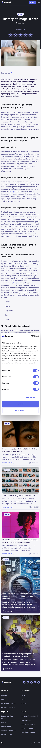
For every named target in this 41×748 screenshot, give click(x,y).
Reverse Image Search (29, 716)
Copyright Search (28, 724)
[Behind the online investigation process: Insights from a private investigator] (20, 643)
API (2, 699)
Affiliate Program (8, 707)
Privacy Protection (8, 703)
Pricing (4, 695)
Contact (24, 703)
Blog (23, 699)
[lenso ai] (6, 2)
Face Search (26, 720)
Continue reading (7, 421)
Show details (30, 397)
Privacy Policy (6, 726)
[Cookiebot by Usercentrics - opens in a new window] (30, 336)
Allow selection (20, 410)
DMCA (3, 722)
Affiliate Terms (6, 735)
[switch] (36, 376)
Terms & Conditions (8, 730)
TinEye (12, 191)
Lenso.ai (16, 283)
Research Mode (27, 728)
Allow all (21, 404)
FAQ (23, 695)
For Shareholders (28, 732)
